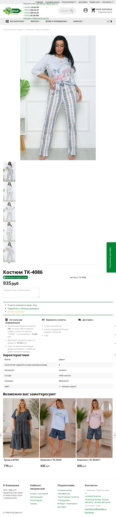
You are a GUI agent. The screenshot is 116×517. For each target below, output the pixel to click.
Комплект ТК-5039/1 (88, 459)
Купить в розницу (16, 311)
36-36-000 (31, 15)
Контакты (106, 2)
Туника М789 (11, 459)
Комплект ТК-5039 (50, 459)
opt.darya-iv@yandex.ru (47, 3)
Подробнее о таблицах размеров (23, 308)
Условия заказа (52, 2)
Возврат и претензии (67, 503)
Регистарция (36, 500)
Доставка (83, 2)
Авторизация (36, 497)
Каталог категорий (39, 493)
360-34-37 (31, 10)
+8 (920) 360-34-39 (102, 502)
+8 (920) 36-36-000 (93, 499)
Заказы (33, 503)
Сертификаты (64, 493)
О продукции (64, 500)
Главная (39, 2)
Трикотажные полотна (68, 497)
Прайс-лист (95, 2)
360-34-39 (31, 13)
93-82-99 (31, 7)
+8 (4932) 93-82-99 (93, 496)
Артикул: (74, 277)
